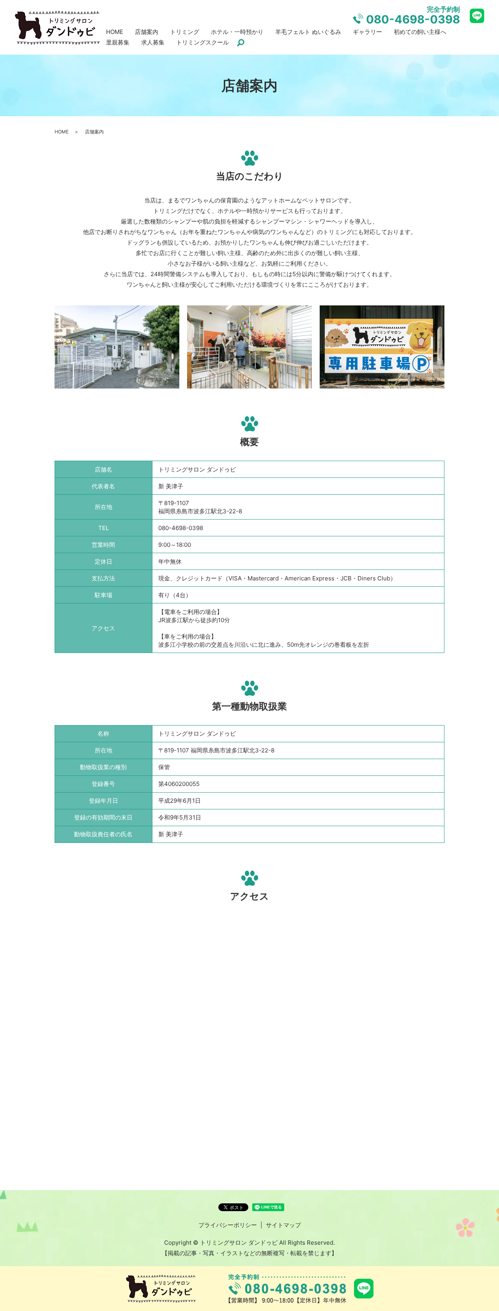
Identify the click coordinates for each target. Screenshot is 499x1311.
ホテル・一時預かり (237, 31)
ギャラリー (367, 31)
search (240, 43)
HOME (114, 31)
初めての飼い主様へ (420, 31)
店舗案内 (146, 31)
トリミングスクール (202, 42)
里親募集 (117, 42)
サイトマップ (283, 1225)
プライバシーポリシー (227, 1225)
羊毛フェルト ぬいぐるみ (308, 31)
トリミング (184, 31)
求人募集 (153, 42)
